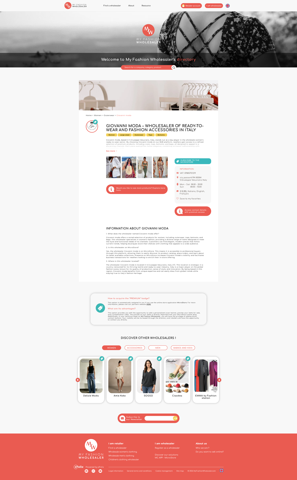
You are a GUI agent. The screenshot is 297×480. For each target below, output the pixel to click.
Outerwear (109, 115)
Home (89, 115)
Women (98, 115)
